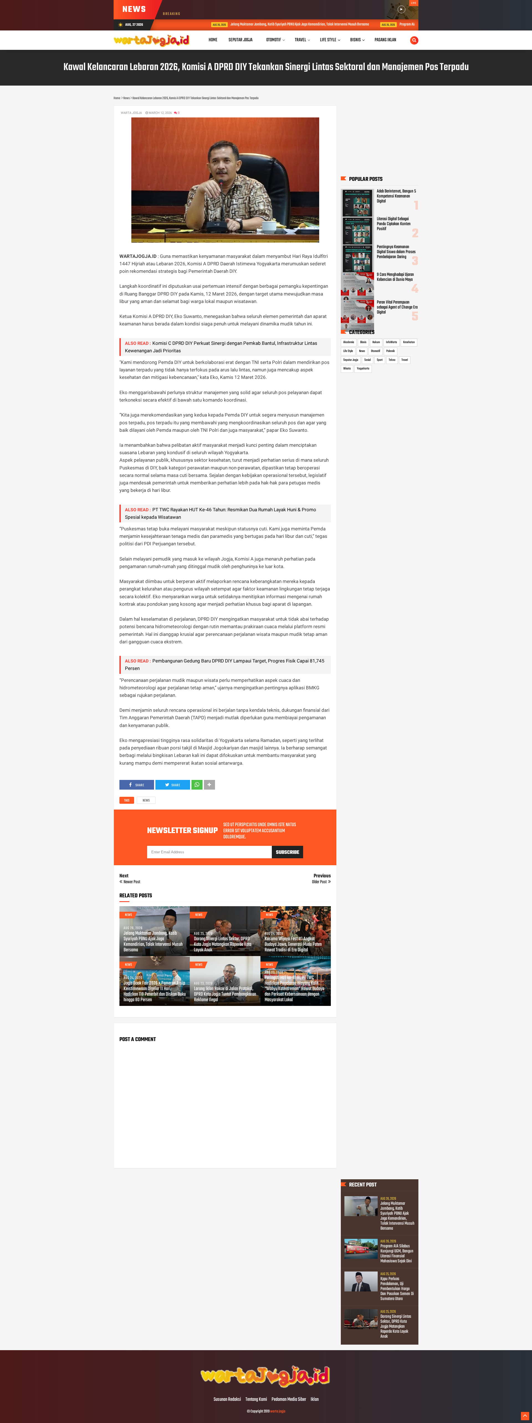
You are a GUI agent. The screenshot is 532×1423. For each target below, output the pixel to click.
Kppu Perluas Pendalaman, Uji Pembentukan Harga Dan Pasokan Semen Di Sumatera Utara (397, 1289)
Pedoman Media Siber (289, 1400)
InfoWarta (391, 342)
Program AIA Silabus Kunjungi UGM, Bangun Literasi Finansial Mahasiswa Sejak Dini (396, 1254)
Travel (404, 360)
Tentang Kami (256, 1400)
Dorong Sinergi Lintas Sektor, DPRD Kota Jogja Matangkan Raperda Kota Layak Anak (222, 944)
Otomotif (375, 351)
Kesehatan (409, 342)
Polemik (390, 351)
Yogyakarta (363, 368)
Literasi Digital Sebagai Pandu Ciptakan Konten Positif (394, 224)
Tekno (392, 360)
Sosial (367, 360)
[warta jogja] (266, 1388)
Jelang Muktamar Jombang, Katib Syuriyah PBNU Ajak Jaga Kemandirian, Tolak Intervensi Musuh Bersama (267, 24)
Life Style (348, 351)
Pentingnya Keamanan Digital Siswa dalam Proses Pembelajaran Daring (396, 252)
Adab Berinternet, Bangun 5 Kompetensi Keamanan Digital (396, 196)
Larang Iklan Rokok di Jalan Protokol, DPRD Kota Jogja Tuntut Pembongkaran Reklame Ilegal (225, 994)
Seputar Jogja (350, 360)
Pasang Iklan (385, 40)
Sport (380, 360)
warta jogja (277, 1411)
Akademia (348, 342)
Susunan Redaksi (227, 1400)
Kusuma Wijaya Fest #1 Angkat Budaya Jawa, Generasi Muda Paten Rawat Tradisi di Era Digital (293, 944)
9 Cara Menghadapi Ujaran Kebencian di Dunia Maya (395, 277)
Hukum (376, 342)
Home (213, 40)
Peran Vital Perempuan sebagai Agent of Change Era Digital (397, 307)
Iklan (315, 1400)
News (146, 800)
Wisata (347, 368)
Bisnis (363, 342)
